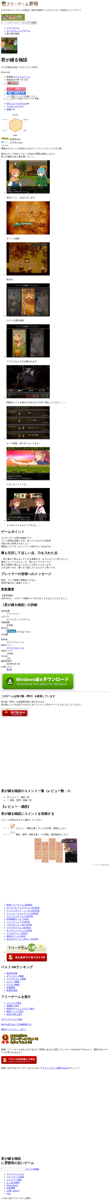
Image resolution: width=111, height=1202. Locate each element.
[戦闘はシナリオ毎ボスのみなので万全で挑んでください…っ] (28, 397)
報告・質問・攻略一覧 (21, 800)
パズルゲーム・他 (19, 925)
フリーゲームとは (15, 1174)
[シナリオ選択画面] (28, 316)
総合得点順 (11, 973)
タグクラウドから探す (12, 1019)
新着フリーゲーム (19, 905)
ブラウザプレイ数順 (16, 979)
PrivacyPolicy (12, 1185)
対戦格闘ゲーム (17, 919)
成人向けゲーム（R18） (22, 939)
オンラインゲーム (19, 930)
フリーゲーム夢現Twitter (56, 1068)
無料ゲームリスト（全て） (14, 1029)
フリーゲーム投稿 (15, 1177)
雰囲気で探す (12, 1006)
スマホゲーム (17, 933)
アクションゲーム (19, 916)
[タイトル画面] (28, 234)
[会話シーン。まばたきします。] (28, 193)
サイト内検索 (32, 1169)
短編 (8, 109)
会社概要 (10, 1188)
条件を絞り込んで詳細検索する (16, 1024)
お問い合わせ (12, 1191)
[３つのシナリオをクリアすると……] (28, 520)
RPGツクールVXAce (16, 103)
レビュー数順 (12, 982)
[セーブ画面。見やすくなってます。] (28, 438)
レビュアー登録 (14, 1180)
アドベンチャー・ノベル (23, 910)
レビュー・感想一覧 (19, 797)
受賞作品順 (11, 990)
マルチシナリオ (14, 106)
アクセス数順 (12, 984)
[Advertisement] (21, 734)
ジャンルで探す (14, 1003)
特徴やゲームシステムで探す (20, 1008)
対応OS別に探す (14, 1014)
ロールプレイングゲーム (23, 908)
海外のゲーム (15, 936)
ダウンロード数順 (15, 976)
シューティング (18, 922)
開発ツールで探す (15, 1011)
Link (8, 1193)
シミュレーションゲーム (22, 913)
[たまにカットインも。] (28, 479)
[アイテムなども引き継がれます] (28, 357)
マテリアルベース (21, 77)
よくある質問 (12, 1183)
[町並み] (28, 275)
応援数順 (10, 987)
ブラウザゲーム (18, 928)
